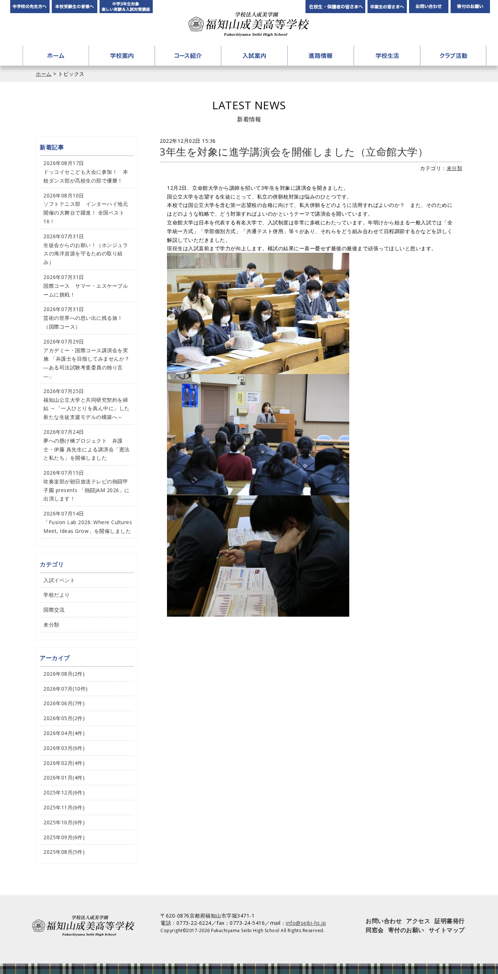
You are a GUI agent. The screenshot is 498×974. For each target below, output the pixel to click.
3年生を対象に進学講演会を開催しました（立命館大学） (294, 151)
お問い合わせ (428, 6)
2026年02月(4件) (64, 762)
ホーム (56, 56)
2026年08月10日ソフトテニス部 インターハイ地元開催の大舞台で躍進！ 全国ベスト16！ (85, 208)
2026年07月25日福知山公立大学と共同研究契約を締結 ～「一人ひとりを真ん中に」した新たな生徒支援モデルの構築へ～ (86, 404)
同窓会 (375, 930)
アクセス (418, 921)
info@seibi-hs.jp (306, 922)
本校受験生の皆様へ (74, 6)
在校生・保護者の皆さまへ (335, 6)
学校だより (56, 594)
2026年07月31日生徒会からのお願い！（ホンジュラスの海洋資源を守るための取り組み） (85, 249)
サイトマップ (447, 930)
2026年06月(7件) (64, 703)
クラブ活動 (453, 56)
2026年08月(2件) (64, 673)
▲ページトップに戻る (463, 950)
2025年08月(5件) (64, 851)
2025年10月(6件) (64, 822)
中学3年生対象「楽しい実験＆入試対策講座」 (126, 6)
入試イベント (59, 580)
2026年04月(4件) (64, 733)
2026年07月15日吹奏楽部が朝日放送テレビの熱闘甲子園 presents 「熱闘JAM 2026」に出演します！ (86, 485)
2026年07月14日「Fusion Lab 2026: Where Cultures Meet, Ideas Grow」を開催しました (87, 522)
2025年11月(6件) (64, 807)
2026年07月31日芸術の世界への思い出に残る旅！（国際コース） (83, 318)
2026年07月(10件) (65, 688)
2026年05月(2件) (64, 718)
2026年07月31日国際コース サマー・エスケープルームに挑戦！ (85, 286)
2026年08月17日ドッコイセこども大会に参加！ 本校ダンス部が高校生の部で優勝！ (85, 172)
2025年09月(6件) (64, 837)
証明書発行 (450, 921)
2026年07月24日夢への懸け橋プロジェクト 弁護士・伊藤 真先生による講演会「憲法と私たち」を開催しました (86, 444)
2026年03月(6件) (64, 748)
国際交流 (54, 609)
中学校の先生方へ (30, 6)
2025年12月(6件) (64, 792)
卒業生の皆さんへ (387, 6)
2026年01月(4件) (64, 777)
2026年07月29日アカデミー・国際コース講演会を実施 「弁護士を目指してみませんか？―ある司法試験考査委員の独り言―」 (86, 359)
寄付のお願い (470, 6)
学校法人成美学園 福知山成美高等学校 (248, 24)
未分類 (455, 168)
